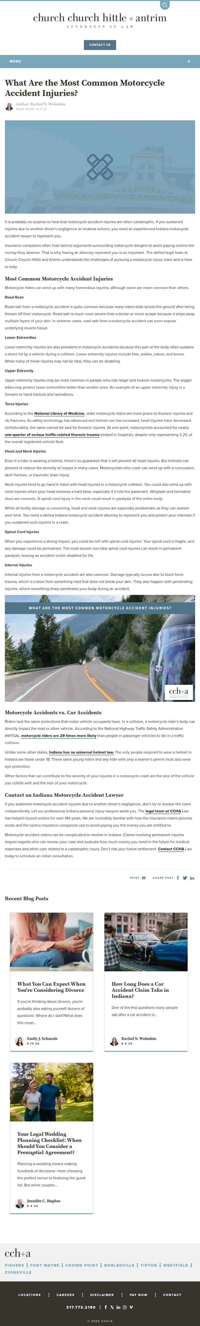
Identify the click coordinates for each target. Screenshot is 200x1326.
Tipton (148, 1265)
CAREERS (66, 1295)
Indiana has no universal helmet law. (81, 752)
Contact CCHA (171, 849)
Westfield (176, 1265)
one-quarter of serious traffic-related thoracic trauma (52, 434)
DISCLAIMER (102, 1295)
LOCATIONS (30, 1295)
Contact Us (99, 45)
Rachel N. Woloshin (47, 104)
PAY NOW (139, 1295)
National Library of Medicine (59, 413)
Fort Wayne (45, 1265)
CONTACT (172, 1295)
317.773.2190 (81, 1307)
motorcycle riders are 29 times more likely (58, 735)
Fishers (14, 1265)
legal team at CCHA (163, 811)
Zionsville (18, 1272)
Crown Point (81, 1265)
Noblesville (119, 1265)
